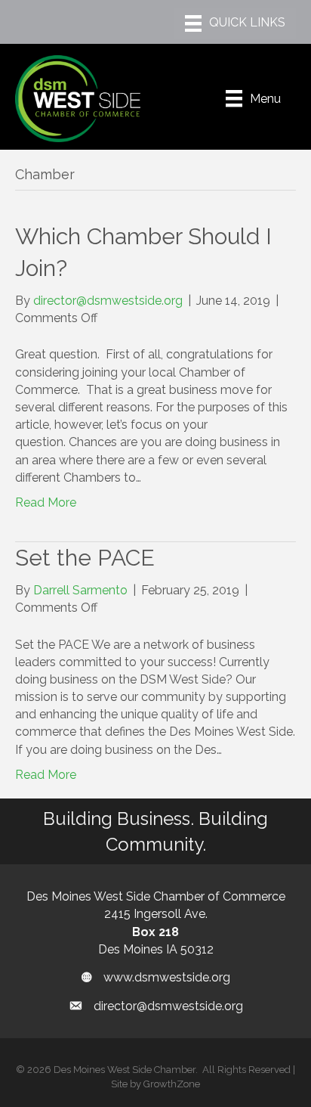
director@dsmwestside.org (168, 1006)
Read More (45, 502)
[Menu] (235, 23)
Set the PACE (85, 557)
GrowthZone (171, 1084)
